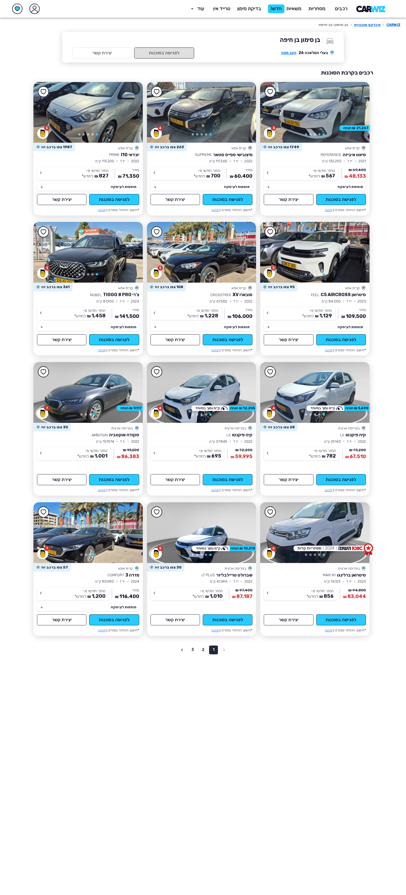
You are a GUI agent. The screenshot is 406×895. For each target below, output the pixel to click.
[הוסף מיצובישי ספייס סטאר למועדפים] (157, 92)
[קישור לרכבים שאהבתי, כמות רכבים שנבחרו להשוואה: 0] (17, 9)
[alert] (281, 147)
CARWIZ (393, 25)
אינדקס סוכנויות (367, 25)
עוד (200, 9)
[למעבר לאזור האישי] (34, 9)
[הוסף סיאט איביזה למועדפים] (270, 92)
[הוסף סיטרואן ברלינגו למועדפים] (270, 512)
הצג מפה (288, 53)
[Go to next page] (182, 650)
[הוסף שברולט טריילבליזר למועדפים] (157, 512)
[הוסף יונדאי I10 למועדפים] (43, 92)
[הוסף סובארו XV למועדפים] (157, 232)
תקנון (328, 210)
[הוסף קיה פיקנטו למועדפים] (270, 372)
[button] (249, 8)
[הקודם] (357, 112)
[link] (315, 112)
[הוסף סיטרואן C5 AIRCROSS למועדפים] (270, 232)
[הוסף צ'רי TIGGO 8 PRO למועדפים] (43, 232)
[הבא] (272, 112)
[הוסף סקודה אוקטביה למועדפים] (43, 372)
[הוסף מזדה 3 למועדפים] (43, 512)
